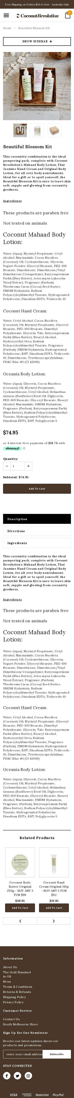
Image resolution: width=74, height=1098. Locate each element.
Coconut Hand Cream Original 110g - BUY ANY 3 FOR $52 (54, 889)
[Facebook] (6, 1075)
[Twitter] (17, 1075)
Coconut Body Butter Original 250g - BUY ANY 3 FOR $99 (20, 889)
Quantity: (10, 459)
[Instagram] (28, 1075)
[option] (37, 86)
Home (7, 28)
